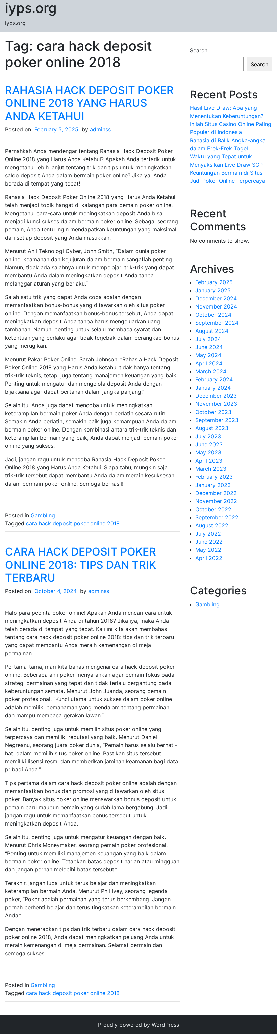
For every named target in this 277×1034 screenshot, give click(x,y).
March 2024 (210, 371)
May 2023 (208, 452)
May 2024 (208, 355)
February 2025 (214, 282)
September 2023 (216, 420)
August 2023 (211, 428)
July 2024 (208, 339)
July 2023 (208, 436)
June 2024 (209, 347)
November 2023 (216, 403)
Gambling (43, 515)
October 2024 (213, 314)
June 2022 (209, 541)
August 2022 (211, 525)
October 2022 (213, 509)
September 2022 (216, 517)
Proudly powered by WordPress (138, 1024)
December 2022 (216, 493)
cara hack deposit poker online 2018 (73, 523)
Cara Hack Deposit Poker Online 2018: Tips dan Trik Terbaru (80, 564)
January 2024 (213, 387)
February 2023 (214, 476)
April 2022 (208, 558)
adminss (100, 129)
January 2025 (213, 290)
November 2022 (216, 501)
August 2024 (211, 330)
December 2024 (216, 298)
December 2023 (216, 395)
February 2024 (214, 379)
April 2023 (208, 460)
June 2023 (209, 444)
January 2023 (213, 485)
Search (198, 50)
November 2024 (216, 306)
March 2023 (210, 468)
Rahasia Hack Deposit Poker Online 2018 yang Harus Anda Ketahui (89, 103)
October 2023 (213, 412)
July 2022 (208, 533)
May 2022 (208, 549)
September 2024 (216, 322)
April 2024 (208, 363)
